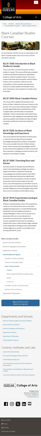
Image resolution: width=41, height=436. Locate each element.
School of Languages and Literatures (14, 246)
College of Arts (12, 17)
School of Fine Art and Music (12, 242)
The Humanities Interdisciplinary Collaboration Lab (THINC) (18, 370)
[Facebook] (6, 404)
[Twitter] (18, 404)
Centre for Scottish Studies (11, 352)
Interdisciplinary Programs (12, 25)
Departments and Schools (23, 24)
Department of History (10, 250)
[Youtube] (29, 403)
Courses (12, 270)
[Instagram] (12, 404)
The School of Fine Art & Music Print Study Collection (19, 375)
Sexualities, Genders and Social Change (16, 285)
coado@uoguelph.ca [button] (33, 396)
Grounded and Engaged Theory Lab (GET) (15, 355)
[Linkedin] (24, 404)
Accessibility (10, 420)
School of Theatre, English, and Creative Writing (17, 321)
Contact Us (10, 281)
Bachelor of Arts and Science (13, 289)
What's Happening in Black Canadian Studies (20, 274)
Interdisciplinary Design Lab (11, 359)
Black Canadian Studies (29, 25)
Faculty (9, 278)
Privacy (8, 424)
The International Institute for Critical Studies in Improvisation (17, 364)
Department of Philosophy (11, 293)
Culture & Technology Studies (14, 262)
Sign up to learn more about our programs (20, 303)
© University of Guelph (8, 431)
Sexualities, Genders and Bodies (14, 258)
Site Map (9, 428)
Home (4, 24)
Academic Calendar (8, 58)
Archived (11, 24)
